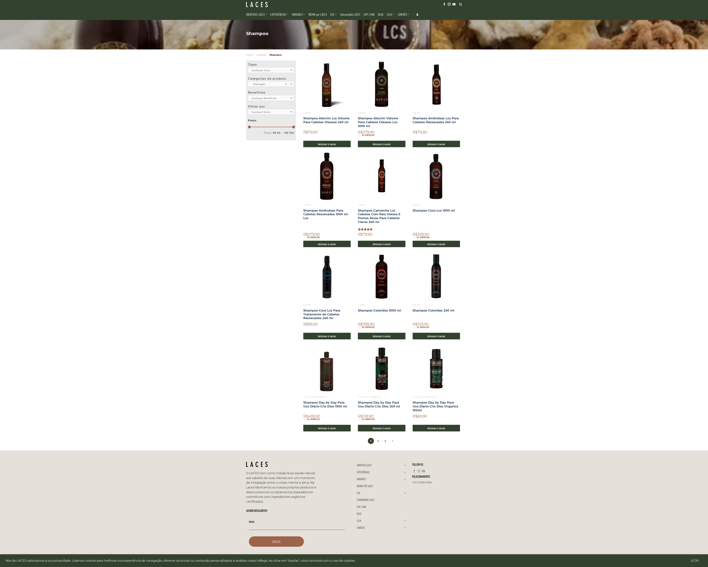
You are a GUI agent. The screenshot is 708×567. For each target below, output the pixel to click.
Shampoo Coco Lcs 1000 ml (434, 210)
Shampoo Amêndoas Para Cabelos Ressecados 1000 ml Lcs (325, 214)
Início (249, 54)
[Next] (392, 440)
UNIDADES (297, 14)
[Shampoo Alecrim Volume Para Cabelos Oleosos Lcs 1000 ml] (381, 84)
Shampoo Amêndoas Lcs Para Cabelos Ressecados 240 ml (436, 120)
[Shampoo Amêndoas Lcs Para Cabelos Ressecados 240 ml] (436, 84)
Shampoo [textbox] (269, 84)
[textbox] (270, 70)
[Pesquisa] (460, 4)
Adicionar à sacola (327, 144)
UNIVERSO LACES (255, 14)
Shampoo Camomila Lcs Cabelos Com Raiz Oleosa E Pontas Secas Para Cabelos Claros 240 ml (379, 216)
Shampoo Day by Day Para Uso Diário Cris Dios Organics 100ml (435, 406)
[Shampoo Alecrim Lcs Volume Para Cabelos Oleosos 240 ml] (327, 84)
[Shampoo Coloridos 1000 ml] (381, 277)
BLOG (380, 14)
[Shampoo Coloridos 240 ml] (436, 277)
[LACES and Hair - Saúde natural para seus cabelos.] (264, 4)
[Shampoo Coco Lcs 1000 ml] (436, 177)
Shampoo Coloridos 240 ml (433, 310)
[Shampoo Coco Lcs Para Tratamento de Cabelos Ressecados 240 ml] (327, 277)
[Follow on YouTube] (453, 4)
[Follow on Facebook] (444, 4)
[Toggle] (405, 465)
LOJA (389, 14)
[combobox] (271, 70)
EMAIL (252, 521)
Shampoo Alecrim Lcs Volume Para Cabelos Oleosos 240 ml (326, 120)
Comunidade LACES (350, 14)
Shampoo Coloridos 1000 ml (379, 310)
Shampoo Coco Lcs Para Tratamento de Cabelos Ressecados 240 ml (321, 314)
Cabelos (261, 54)
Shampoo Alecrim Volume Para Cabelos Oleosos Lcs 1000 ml (378, 122)
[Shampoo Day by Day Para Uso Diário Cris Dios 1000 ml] (327, 369)
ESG (332, 14)
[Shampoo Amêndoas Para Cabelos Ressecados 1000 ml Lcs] (327, 177)
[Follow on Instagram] (449, 4)
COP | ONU (369, 14)
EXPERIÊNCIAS (278, 14)
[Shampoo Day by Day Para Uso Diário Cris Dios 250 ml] (381, 369)
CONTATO (402, 14)
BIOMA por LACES (318, 14)
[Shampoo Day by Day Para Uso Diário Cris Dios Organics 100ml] (436, 369)
